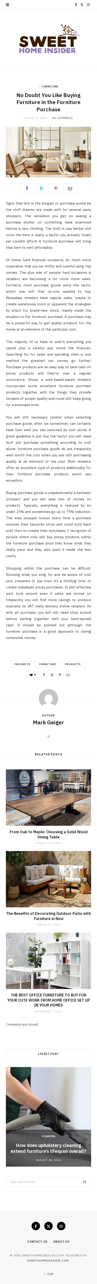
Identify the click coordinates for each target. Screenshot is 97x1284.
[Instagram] (61, 1226)
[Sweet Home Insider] (48, 39)
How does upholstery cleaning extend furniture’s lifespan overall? (48, 1148)
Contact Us (38, 1241)
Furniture (50, 86)
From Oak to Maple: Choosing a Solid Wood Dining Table (49, 834)
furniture (47, 664)
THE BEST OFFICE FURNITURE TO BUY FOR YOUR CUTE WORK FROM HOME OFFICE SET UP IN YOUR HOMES (48, 1000)
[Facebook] (27, 188)
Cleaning (48, 1136)
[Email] (70, 188)
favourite (22, 664)
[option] (48, 1117)
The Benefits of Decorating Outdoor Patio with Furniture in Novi (48, 916)
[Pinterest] (55, 188)
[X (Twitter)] (48, 1226)
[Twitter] (41, 188)
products (73, 664)
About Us (61, 1241)
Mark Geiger (48, 722)
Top (49, 1274)
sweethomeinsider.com (48, 1260)
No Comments (62, 118)
